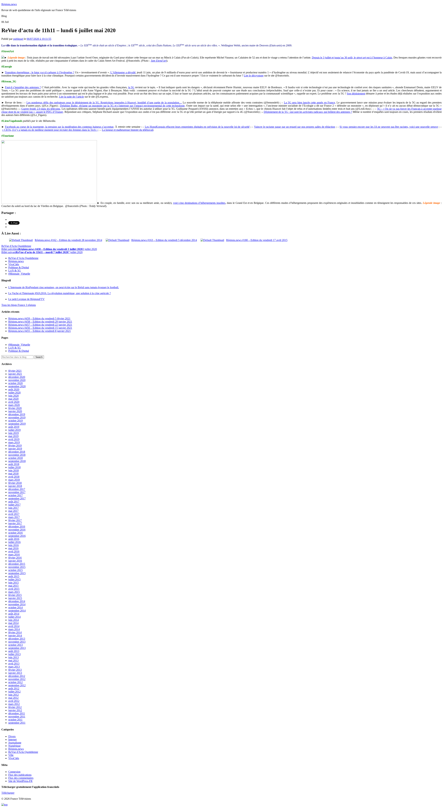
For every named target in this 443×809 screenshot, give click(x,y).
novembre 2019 (16, 417)
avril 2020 (13, 401)
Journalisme (14, 742)
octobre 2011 (15, 719)
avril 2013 (13, 663)
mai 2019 (13, 436)
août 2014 (13, 613)
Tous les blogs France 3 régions (18, 305)
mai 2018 (13, 473)
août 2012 (13, 688)
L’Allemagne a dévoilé (122, 72)
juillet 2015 (14, 579)
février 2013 (15, 669)
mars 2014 (14, 629)
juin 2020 (13, 395)
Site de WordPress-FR (20, 781)
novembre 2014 (16, 604)
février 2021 (15, 370)
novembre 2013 (16, 641)
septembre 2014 (17, 610)
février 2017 (15, 520)
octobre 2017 (15, 495)
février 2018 (15, 482)
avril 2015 (13, 588)
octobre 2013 (15, 644)
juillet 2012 (14, 691)
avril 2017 (13, 514)
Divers (12, 736)
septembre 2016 (17, 535)
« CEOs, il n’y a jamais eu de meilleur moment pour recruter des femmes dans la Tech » (50, 129)
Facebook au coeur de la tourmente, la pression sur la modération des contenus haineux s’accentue (59, 126)
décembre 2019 (16, 414)
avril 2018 (13, 476)
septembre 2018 (17, 461)
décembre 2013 (16, 638)
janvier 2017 (15, 523)
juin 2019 (13, 433)
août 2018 (13, 464)
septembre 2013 (17, 648)
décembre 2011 (16, 713)
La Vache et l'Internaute (59, 293)
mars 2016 (14, 554)
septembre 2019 (17, 423)
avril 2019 (13, 439)
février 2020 (15, 408)
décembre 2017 (16, 489)
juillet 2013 (14, 654)
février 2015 (15, 595)
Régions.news (9, 4)
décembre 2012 (16, 676)
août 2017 (13, 501)
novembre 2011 (16, 716)
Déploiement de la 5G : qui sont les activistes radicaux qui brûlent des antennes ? (308, 111)
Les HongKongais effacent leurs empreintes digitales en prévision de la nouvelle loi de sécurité (197, 126)
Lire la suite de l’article (71, 96)
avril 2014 (13, 626)
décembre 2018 (16, 451)
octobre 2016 (15, 532)
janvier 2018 (15, 486)
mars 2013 (14, 666)
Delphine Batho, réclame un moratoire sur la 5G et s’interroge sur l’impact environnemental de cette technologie (122, 105)
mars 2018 (14, 479)
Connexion (14, 771)
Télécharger (7, 792)
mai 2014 (13, 623)
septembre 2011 (16, 722)
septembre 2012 (17, 685)
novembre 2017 (16, 492)
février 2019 (15, 445)
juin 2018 (13, 470)
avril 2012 (13, 700)
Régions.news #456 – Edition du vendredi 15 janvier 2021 (40, 327)
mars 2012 (14, 704)
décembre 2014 (16, 601)
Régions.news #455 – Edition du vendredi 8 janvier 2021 (39, 330)
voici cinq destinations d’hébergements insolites (199, 202)
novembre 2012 (16, 679)
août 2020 (13, 389)
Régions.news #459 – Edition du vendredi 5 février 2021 (39, 318)
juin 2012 (13, 694)
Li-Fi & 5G (14, 270)
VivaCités (13, 264)
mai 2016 (13, 548)
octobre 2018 (15, 458)
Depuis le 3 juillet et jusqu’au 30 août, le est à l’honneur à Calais (352, 57)
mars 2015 (14, 591)
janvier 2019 (15, 448)
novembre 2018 (16, 454)
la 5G (131, 87)
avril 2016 (13, 551)
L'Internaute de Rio (63, 287)
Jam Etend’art (158, 60)
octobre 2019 (15, 420)
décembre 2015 (16, 563)
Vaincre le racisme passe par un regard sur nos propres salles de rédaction (294, 126)
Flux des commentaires (20, 777)
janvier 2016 (15, 560)
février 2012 (15, 707)
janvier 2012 (15, 710)
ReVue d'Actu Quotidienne (16, 246)
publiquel (18, 38)
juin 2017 (13, 507)
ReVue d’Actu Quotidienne (23, 258)
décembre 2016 (16, 526)
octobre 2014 (15, 607)
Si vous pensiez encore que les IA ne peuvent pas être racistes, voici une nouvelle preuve (389, 126)
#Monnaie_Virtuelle (19, 273)
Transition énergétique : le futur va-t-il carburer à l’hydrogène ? (39, 72)
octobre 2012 (15, 682)
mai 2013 (13, 660)
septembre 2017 (17, 498)
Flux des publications (19, 774)
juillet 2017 (14, 504)
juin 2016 (13, 545)
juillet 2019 (14, 429)
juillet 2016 (14, 542)
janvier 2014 (15, 635)
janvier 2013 (15, 672)
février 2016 (15, 557)
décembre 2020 (16, 377)
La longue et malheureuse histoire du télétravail (127, 129)
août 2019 (13, 426)
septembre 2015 (17, 573)
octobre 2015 (15, 570)
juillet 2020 (14, 392)
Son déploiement (356, 93)
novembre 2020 (16, 380)
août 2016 (13, 538)
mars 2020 (14, 405)
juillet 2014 (14, 616)
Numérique (14, 745)
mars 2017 (14, 517)
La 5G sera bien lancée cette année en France (309, 102)
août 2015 (13, 576)
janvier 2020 (15, 411)
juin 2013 (13, 657)
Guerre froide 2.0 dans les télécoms (40, 108)
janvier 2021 (15, 373)
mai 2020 (13, 398)
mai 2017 (13, 510)
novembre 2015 (16, 567)
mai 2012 (13, 697)
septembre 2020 (17, 386)
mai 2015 (13, 585)
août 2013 (13, 651)
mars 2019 (14, 442)
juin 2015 (13, 582)
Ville (10, 755)
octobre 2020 (15, 383)
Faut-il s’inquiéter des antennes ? (23, 87)
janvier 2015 (15, 598)
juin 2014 (13, 619)
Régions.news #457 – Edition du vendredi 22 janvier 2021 (40, 324)
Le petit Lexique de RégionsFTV (26, 299)
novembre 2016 (16, 529)
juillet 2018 (14, 467)
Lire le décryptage (254, 75)
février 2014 (15, 632)
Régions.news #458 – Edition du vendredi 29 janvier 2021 (40, 321)
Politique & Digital (18, 267)
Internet (12, 739)
